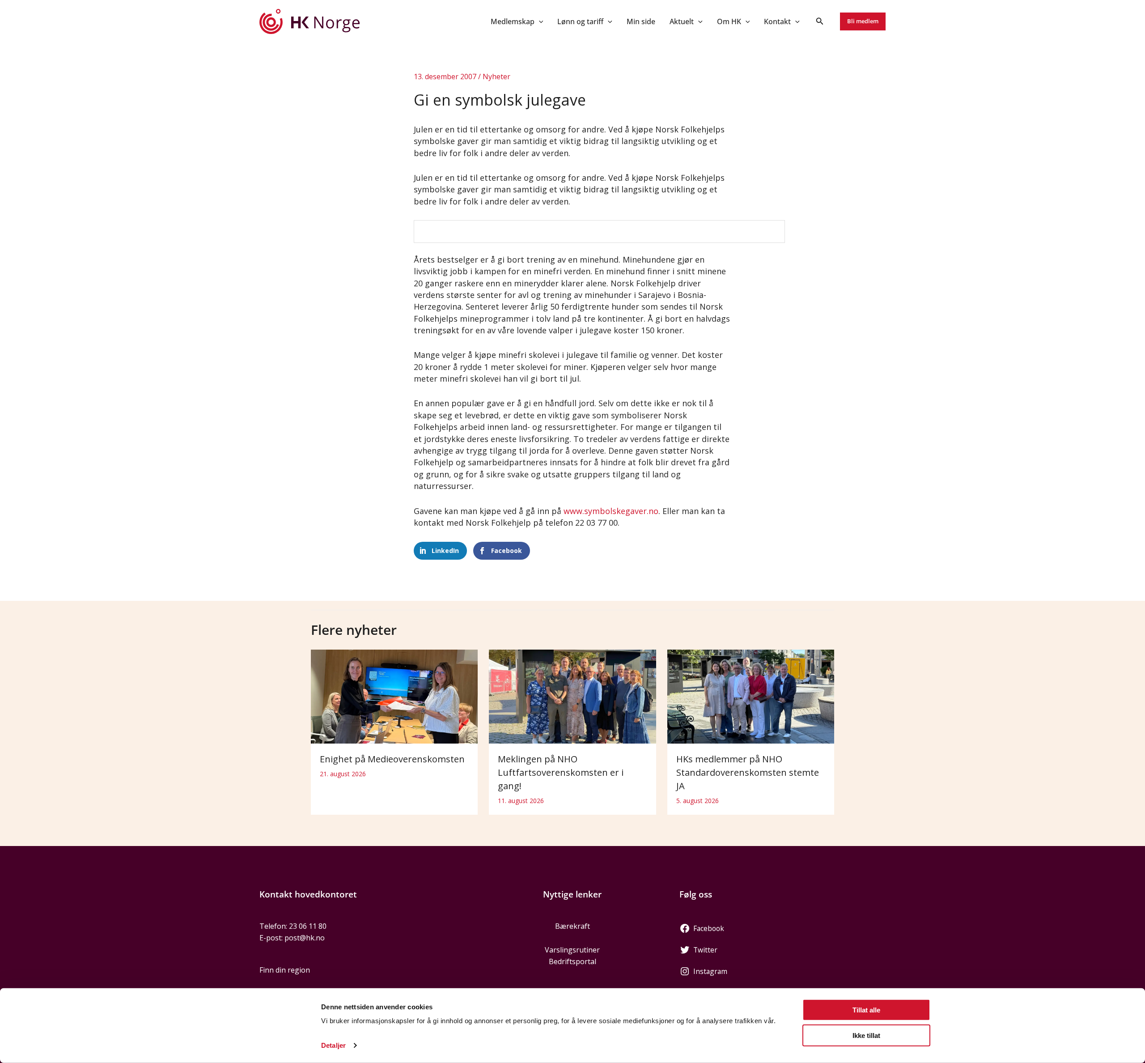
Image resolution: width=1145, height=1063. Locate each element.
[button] (538, 21)
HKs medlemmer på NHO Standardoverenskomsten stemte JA (747, 772)
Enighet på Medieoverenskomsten (392, 759)
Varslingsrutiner (572, 950)
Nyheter (496, 76)
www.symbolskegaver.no (611, 511)
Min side (641, 21)
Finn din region (284, 970)
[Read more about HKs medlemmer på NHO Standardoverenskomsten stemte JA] (750, 696)
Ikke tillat (866, 1035)
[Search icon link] (820, 22)
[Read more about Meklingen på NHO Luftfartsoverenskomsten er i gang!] (572, 696)
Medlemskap (512, 21)
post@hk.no (304, 938)
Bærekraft (572, 926)
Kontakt (777, 21)
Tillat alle (866, 1010)
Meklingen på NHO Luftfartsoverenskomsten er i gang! (560, 772)
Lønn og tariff (580, 21)
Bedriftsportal (572, 961)
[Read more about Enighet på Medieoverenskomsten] (394, 696)
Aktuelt (682, 21)
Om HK (729, 21)
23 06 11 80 (308, 926)
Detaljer (333, 1045)
